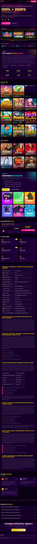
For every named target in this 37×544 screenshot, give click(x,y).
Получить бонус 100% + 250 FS (18, 529)
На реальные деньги (15, 189)
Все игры (2, 83)
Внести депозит (28, 230)
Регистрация (33, 1)
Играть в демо (6, 189)
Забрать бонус (5, 23)
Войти (28, 1)
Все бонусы (14, 23)
